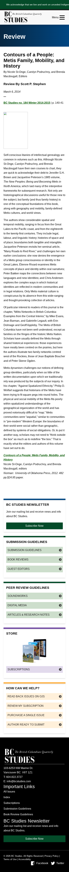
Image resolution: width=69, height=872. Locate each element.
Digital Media (17, 605)
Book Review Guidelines (18, 814)
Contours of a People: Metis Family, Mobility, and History (34, 457)
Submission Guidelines (25, 550)
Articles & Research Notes (29, 614)
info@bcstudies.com (19, 781)
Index (7, 797)
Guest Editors (19, 568)
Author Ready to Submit (26, 724)
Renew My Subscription (26, 705)
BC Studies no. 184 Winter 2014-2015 (27, 102)
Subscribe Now (34, 525)
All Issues (9, 791)
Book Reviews (18, 559)
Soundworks (18, 595)
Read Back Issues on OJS (26, 696)
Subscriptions (19, 669)
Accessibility (24, 859)
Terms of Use (10, 859)
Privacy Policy (52, 856)
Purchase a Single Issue (26, 715)
